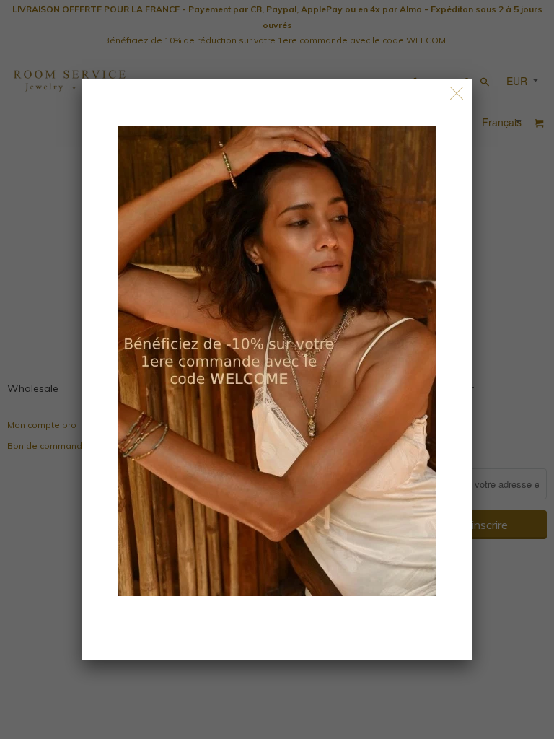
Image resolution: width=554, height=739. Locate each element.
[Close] (457, 93)
